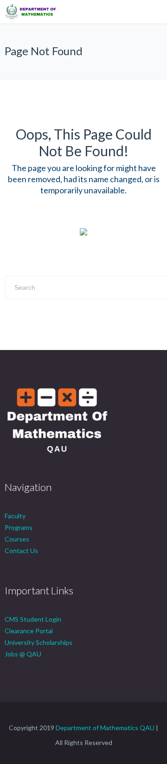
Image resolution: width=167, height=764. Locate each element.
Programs (18, 527)
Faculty (15, 516)
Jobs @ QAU (23, 654)
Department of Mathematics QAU (105, 728)
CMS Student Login (33, 619)
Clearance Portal (29, 631)
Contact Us (21, 550)
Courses (17, 539)
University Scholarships (38, 642)
